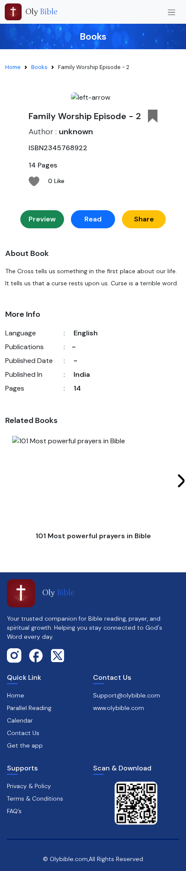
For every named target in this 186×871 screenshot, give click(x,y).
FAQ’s (14, 811)
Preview (42, 219)
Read (93, 219)
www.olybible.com (118, 708)
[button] (152, 116)
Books (39, 67)
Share (144, 219)
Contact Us (23, 733)
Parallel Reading (29, 708)
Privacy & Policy (29, 786)
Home (13, 67)
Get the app (25, 745)
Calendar (20, 720)
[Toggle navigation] (171, 12)
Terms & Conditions (35, 798)
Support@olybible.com (126, 695)
